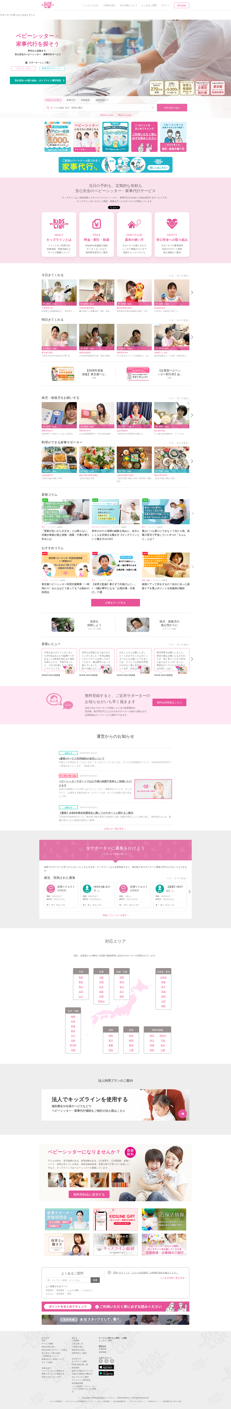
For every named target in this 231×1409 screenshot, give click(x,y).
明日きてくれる (124, 114)
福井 (122, 996)
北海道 (163, 977)
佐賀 (73, 1021)
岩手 (163, 986)
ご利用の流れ (77, 1346)
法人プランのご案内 (80, 1376)
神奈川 (163, 1035)
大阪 (101, 977)
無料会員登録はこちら (169, 702)
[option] (57, 137)
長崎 (73, 1026)
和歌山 (101, 1001)
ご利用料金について (50, 1355)
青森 (163, 982)
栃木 (163, 1045)
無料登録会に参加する (89, 1194)
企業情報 (102, 1348)
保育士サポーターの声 (51, 1376)
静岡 (131, 1040)
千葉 (163, 1040)
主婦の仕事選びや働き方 (82, 1373)
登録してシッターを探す (115, 915)
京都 (101, 982)
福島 (163, 1005)
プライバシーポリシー (137, 1401)
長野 (122, 977)
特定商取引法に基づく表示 (172, 1401)
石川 (122, 991)
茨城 (152, 1045)
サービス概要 (47, 1343)
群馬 (152, 1050)
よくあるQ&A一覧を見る (172, 1277)
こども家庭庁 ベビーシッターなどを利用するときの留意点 (84, 1389)
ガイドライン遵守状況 (81, 1380)
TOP (43, 1340)
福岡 (73, 1016)
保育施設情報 (77, 1383)
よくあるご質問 (105, 1340)
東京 (152, 1035)
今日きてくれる (106, 114)
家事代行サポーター (52, 68)
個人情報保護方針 (119, 1401)
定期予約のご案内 (79, 1353)
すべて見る (182, 275)
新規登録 (181, 5)
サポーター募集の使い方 (115, 853)
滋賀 (101, 991)
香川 (111, 1040)
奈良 (101, 986)
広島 (81, 991)
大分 (73, 1035)
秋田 (163, 996)
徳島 (111, 1035)
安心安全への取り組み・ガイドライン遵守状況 (38, 80)
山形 (163, 1001)
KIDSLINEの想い (49, 1346)
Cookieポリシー (153, 1401)
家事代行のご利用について (53, 1359)
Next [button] (193, 513)
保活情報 (75, 1367)
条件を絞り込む (172, 107)
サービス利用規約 (56, 1401)
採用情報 (102, 1352)
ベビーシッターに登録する (53, 1370)
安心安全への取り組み (51, 1353)
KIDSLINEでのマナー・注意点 (54, 1349)
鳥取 (81, 977)
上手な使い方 (77, 1343)
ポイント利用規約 (103, 1401)
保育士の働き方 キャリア (82, 1370)
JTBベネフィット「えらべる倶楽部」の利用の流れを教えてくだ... (145, 1272)
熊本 (73, 1030)
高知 (111, 1050)
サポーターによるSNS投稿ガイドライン (80, 1401)
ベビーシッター (23, 68)
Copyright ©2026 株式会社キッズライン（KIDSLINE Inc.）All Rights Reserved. (115, 1397)
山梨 (163, 1050)
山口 (81, 996)
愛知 (131, 1045)
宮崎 (73, 1040)
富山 (122, 986)
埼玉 (152, 1040)
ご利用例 (75, 1340)
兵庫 (101, 996)
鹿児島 (73, 1045)
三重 (131, 1050)
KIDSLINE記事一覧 (80, 1364)
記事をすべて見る (115, 602)
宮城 (163, 991)
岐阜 (131, 1035)
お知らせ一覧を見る (114, 828)
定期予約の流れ (78, 1349)
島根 (81, 982)
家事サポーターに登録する (53, 1373)
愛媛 (111, 1045)
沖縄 (73, 1050)
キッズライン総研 (79, 1361)
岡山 (81, 986)
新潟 (122, 982)
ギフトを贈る (47, 1362)
